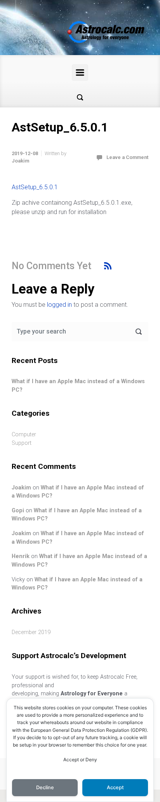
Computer (24, 434)
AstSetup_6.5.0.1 (35, 187)
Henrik (21, 556)
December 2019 (31, 632)
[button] (80, 97)
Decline (45, 787)
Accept (115, 787)
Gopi (18, 510)
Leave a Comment (127, 157)
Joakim (20, 161)
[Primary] (80, 72)
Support (21, 443)
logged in (59, 304)
